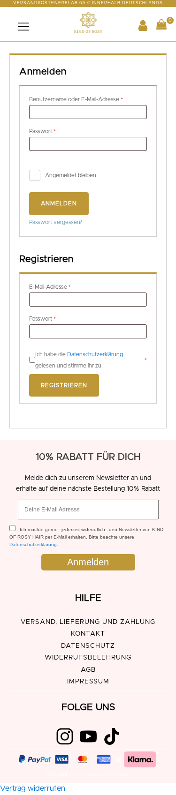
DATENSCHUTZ (88, 646)
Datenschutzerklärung (95, 354)
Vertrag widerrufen (32, 788)
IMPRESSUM (88, 681)
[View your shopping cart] (161, 26)
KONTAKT (88, 633)
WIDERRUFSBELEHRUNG (88, 657)
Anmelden (59, 203)
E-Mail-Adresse (64, 287)
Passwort (56, 131)
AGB (88, 670)
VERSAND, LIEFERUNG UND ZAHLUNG (88, 622)
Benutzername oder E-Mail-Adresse (88, 99)
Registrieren (64, 385)
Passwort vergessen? (55, 222)
